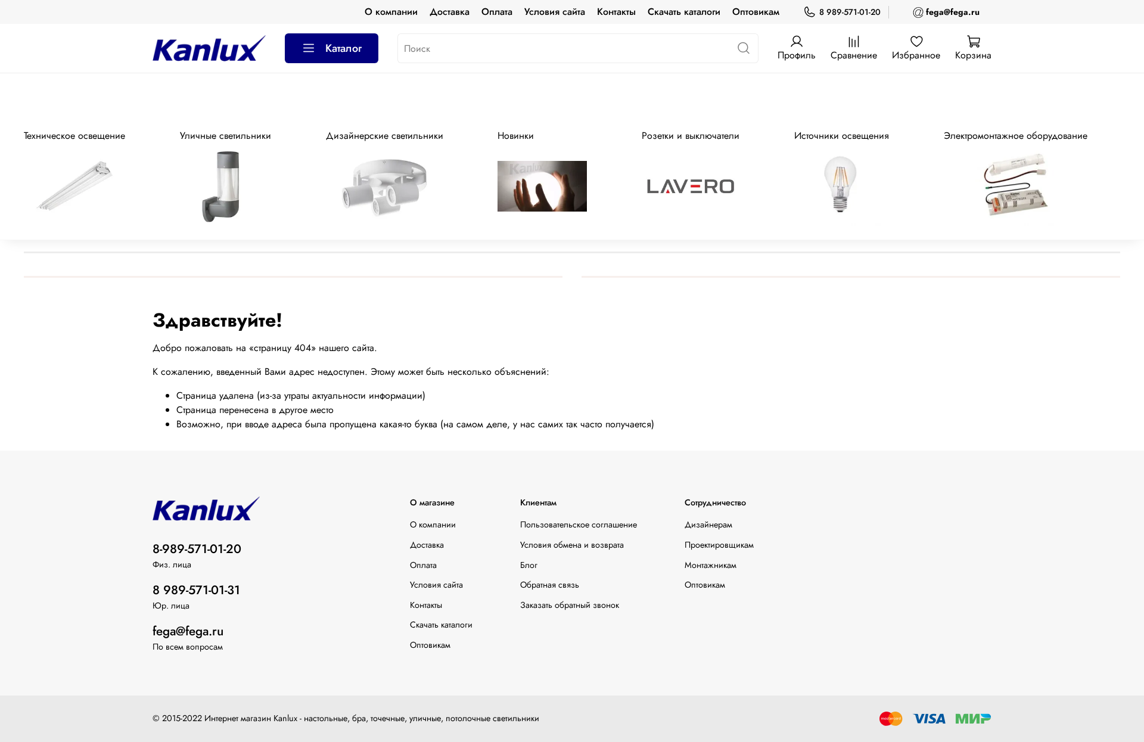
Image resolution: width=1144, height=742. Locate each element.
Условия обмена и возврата (572, 545)
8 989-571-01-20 (850, 12)
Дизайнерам (708, 524)
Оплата (496, 11)
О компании (391, 11)
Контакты (616, 11)
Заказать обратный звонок (569, 605)
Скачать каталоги (684, 11)
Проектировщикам (719, 545)
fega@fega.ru (188, 631)
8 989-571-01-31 (196, 590)
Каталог (343, 48)
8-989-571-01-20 (197, 549)
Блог (528, 565)
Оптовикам (755, 11)
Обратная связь (549, 585)
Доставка (450, 11)
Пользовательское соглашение (578, 524)
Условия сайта (554, 11)
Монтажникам (710, 565)
